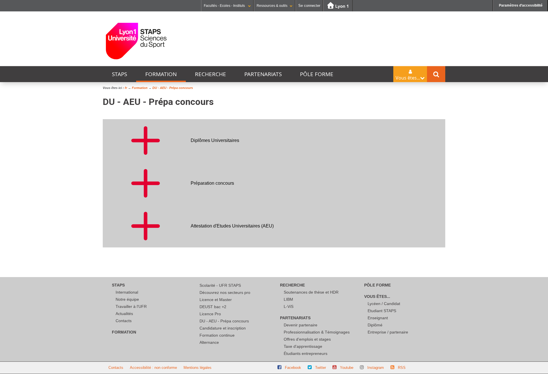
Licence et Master (216, 299)
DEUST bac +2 (213, 306)
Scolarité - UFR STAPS (220, 285)
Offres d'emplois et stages (307, 339)
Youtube (346, 367)
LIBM (288, 299)
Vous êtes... (377, 296)
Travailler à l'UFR (131, 306)
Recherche (210, 74)
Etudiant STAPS (382, 310)
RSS (402, 367)
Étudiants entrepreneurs (305, 353)
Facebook (293, 367)
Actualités (124, 313)
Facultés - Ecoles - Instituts (225, 6)
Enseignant (378, 318)
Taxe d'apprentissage (303, 346)
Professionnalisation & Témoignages (317, 332)
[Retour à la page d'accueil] (136, 41)
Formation (161, 74)
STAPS (119, 74)
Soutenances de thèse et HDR (311, 292)
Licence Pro (210, 314)
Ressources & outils (272, 6)
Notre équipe (127, 299)
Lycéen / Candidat (384, 303)
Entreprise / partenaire (388, 332)
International (127, 292)
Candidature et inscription (223, 328)
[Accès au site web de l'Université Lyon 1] (338, 6)
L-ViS (288, 306)
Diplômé (375, 325)
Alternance (209, 342)
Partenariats (263, 74)
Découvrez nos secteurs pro (225, 292)
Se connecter (309, 5)
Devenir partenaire (300, 325)
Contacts (124, 320)
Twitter (320, 367)
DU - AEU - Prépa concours (224, 321)
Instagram (375, 367)
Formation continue (217, 335)
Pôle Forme (316, 74)
